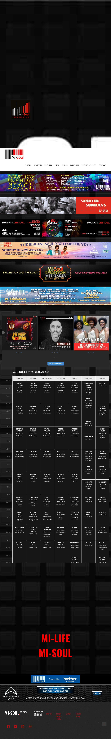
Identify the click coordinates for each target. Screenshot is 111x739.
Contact (102, 165)
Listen (28, 165)
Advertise (49, 713)
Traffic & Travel (88, 165)
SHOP (57, 165)
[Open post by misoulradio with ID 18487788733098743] (91, 333)
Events (65, 165)
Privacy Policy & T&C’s (58, 716)
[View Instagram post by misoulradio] (35, 347)
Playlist (48, 165)
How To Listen (78, 715)
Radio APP (74, 165)
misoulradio (19, 318)
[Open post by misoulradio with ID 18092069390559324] (19, 333)
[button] (3, 332)
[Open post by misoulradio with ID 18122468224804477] (55, 333)
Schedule (38, 165)
